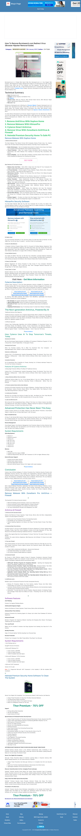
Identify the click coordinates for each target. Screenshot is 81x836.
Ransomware (46, 109)
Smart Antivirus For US (20, 291)
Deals (61, 817)
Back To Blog (40, 9)
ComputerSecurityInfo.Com (42, 829)
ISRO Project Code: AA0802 (41, 817)
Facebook (75, 817)
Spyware (35, 109)
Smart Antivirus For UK (36, 291)
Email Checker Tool (61, 814)
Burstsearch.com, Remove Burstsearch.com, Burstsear (18, 798)
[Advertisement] (40, 27)
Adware (40, 109)
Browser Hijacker (32, 105)
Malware (12, 98)
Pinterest (75, 814)
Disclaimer (7, 820)
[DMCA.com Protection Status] (40, 826)
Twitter (75, 820)
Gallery (21, 820)
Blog (21, 814)
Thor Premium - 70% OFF (28, 705)
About (7, 817)
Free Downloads (21, 823)
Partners (41, 823)
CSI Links (21, 817)
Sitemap (41, 814)
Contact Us (41, 820)
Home (7, 814)
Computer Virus (19, 88)
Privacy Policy (7, 823)
